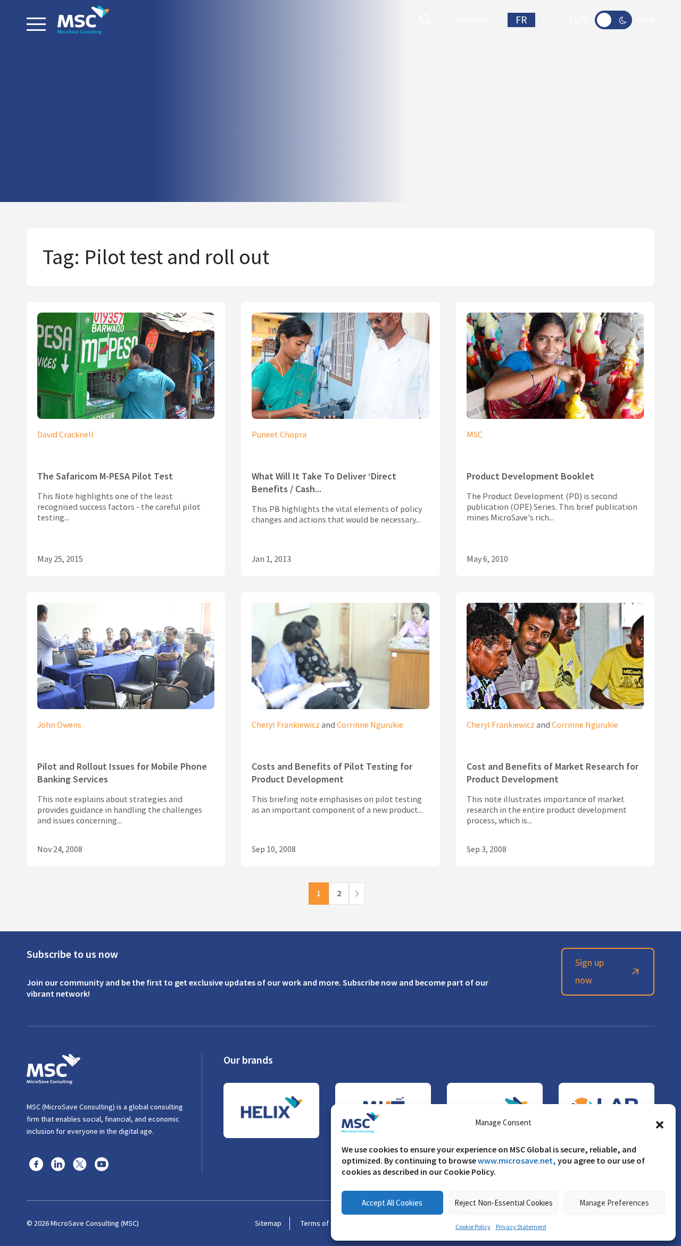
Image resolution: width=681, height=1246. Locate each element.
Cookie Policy (473, 1227)
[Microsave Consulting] (83, 20)
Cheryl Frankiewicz (286, 725)
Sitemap (268, 1223)
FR (521, 20)
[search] (428, 20)
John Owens (59, 725)
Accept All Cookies (392, 1203)
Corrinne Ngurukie (370, 725)
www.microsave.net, (517, 1160)
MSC (475, 435)
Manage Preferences (614, 1203)
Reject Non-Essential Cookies (503, 1203)
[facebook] (36, 1164)
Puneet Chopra (279, 435)
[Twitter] (79, 1164)
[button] (659, 1122)
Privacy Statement (521, 1227)
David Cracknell (65, 435)
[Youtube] (101, 1164)
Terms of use (321, 1223)
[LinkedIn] (58, 1164)
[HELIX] (271, 1110)
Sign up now (589, 971)
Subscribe (472, 20)
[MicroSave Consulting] (53, 1067)
